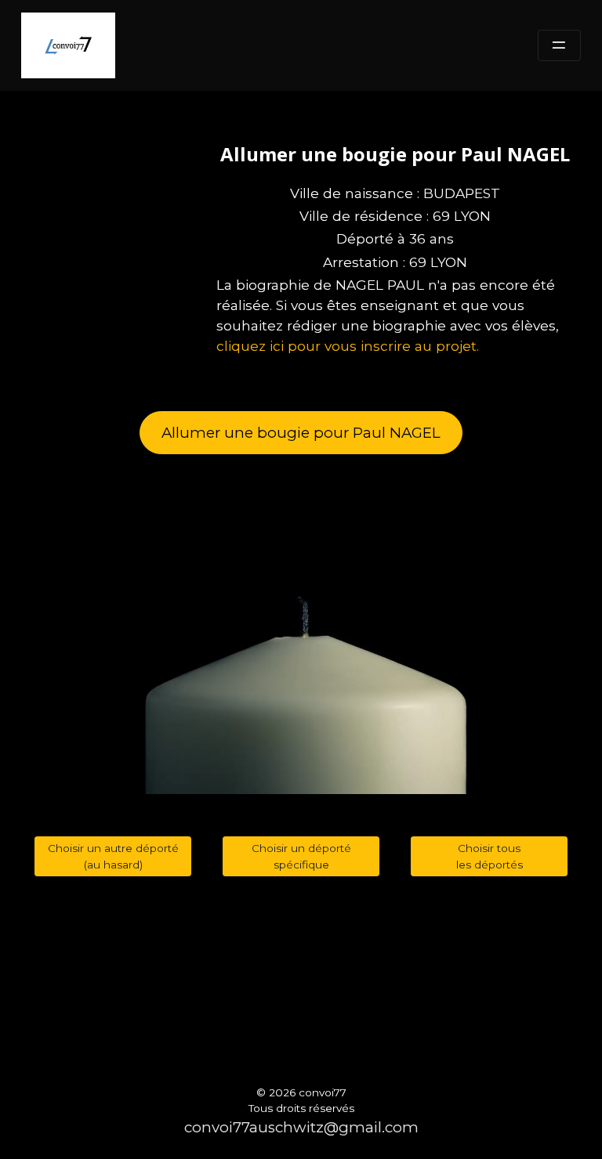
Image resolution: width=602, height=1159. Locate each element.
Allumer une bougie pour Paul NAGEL (301, 433)
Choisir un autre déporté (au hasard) (113, 856)
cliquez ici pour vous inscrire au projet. (347, 346)
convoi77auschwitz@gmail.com (301, 1127)
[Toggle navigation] (559, 45)
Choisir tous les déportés (489, 856)
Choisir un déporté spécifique (301, 856)
